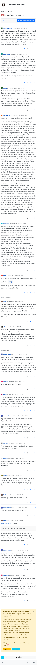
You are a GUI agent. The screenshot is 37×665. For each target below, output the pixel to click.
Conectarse (15, 649)
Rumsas (5, 443)
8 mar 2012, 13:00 (20, 381)
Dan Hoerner (6, 115)
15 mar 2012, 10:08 (23, 550)
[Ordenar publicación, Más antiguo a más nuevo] (3, 21)
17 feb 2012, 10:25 (18, 275)
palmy (5, 88)
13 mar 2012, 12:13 (20, 443)
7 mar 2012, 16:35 (22, 354)
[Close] (34, 611)
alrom (5, 394)
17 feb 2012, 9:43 (21, 223)
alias (4, 327)
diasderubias (7, 354)
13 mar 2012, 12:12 (23, 416)
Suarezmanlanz (7, 28)
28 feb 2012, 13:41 (18, 327)
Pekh (4, 301)
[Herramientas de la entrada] (34, 48)
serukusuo (6, 223)
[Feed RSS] (24, 15)
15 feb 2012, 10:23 (22, 115)
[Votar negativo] (30, 48)
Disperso (5, 381)
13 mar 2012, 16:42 (19, 475)
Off (2, 15)
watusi (5, 475)
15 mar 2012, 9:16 (22, 507)
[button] (2, 662)
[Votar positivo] (24, 48)
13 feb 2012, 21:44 (19, 88)
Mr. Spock (6, 575)
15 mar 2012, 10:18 (21, 575)
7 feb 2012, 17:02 (24, 28)
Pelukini (5, 458)
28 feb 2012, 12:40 (18, 301)
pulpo (4, 275)
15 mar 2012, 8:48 (18, 495)
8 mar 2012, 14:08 (18, 394)
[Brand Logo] (4, 4)
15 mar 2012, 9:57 (18, 520)
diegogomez (6, 54)
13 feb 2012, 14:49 (22, 54)
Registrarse (6, 649)
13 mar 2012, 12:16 (20, 458)
